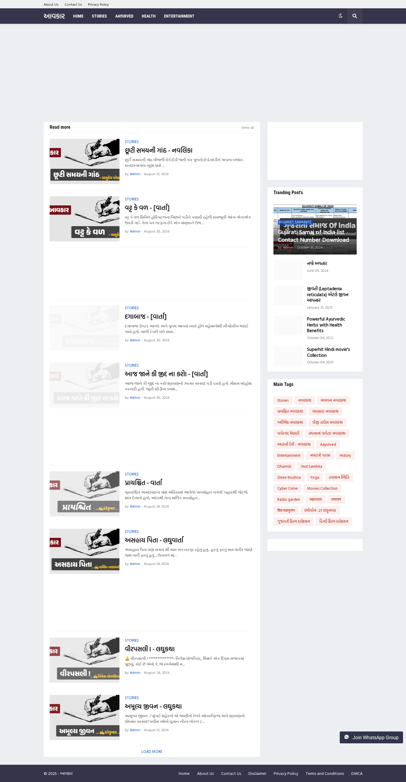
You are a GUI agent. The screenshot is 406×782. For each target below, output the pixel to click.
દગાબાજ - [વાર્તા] (145, 316)
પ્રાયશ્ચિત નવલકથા (290, 411)
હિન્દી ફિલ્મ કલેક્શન (334, 521)
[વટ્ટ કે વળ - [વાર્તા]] (84, 218)
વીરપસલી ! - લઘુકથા (150, 649)
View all (247, 127)
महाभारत (316, 499)
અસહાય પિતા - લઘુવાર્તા (154, 540)
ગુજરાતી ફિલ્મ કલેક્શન (293, 521)
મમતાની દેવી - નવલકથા (294, 444)
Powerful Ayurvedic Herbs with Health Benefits (326, 325)
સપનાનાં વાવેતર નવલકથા (327, 433)
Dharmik (284, 466)
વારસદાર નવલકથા (325, 411)
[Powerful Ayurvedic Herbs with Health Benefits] (288, 325)
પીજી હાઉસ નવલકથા (327, 422)
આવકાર (54, 16)
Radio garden (288, 499)
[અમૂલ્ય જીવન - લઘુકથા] (84, 717)
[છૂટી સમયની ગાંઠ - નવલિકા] (84, 161)
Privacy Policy (98, 4)
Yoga (314, 477)
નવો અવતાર (317, 263)
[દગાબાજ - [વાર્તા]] (84, 327)
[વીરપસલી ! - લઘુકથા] (84, 660)
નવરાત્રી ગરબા (320, 455)
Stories (283, 400)
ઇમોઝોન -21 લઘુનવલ (320, 510)
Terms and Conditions (325, 773)
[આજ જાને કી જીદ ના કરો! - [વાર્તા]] (84, 385)
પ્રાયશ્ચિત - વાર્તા (143, 482)
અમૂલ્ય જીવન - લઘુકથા (153, 706)
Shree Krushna (289, 477)
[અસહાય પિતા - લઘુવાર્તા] (84, 551)
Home (184, 773)
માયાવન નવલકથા (333, 400)
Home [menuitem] (78, 16)
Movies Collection (322, 488)
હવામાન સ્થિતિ (339, 477)
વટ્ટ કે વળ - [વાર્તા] (147, 207)
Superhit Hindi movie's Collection (328, 352)
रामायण (336, 499)
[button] (340, 16)
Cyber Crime (287, 488)
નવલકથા (304, 400)
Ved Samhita (311, 466)
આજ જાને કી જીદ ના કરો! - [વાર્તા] (166, 374)
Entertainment (288, 455)
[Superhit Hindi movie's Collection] (288, 356)
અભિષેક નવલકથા (290, 422)
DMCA (357, 773)
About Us (51, 4)
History (345, 455)
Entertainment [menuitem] (179, 16)
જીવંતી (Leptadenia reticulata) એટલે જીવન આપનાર (327, 294)
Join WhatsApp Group (375, 737)
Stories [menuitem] (99, 16)
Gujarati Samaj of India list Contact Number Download (313, 235)
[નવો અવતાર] (288, 270)
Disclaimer (257, 773)
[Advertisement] (203, 72)
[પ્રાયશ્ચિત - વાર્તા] (84, 493)
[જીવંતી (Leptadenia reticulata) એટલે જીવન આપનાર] (288, 295)
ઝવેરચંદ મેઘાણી (288, 433)
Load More (151, 751)
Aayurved (328, 444)
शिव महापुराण (286, 510)
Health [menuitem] (149, 16)
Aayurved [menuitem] (124, 16)
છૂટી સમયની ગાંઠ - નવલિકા (159, 150)
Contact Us (73, 4)
